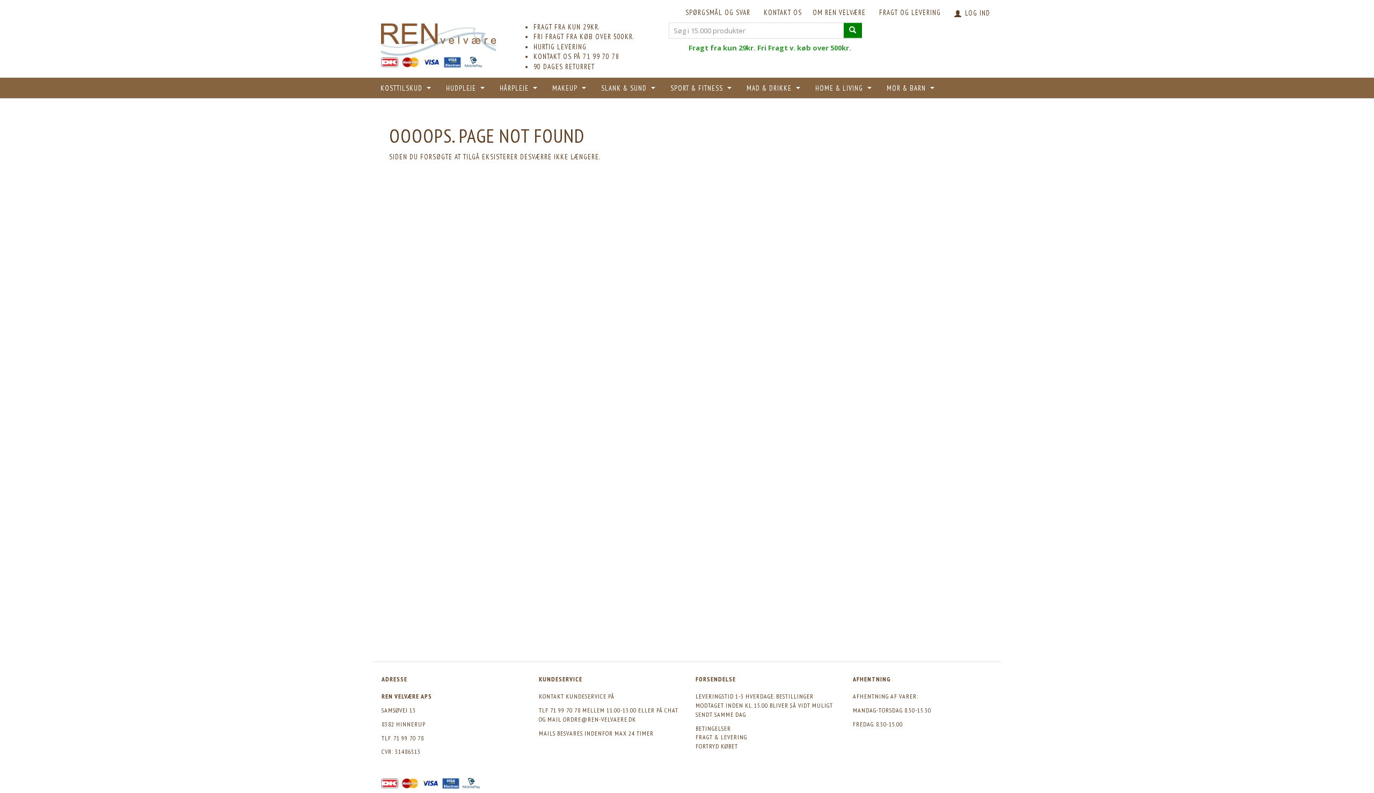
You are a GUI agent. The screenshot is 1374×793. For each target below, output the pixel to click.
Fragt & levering (721, 737)
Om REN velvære (839, 12)
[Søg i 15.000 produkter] (853, 30)
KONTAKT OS (783, 12)
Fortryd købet (717, 746)
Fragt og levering (910, 12)
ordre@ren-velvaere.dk (599, 719)
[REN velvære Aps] (438, 37)
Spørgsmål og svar (717, 12)
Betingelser (713, 728)
